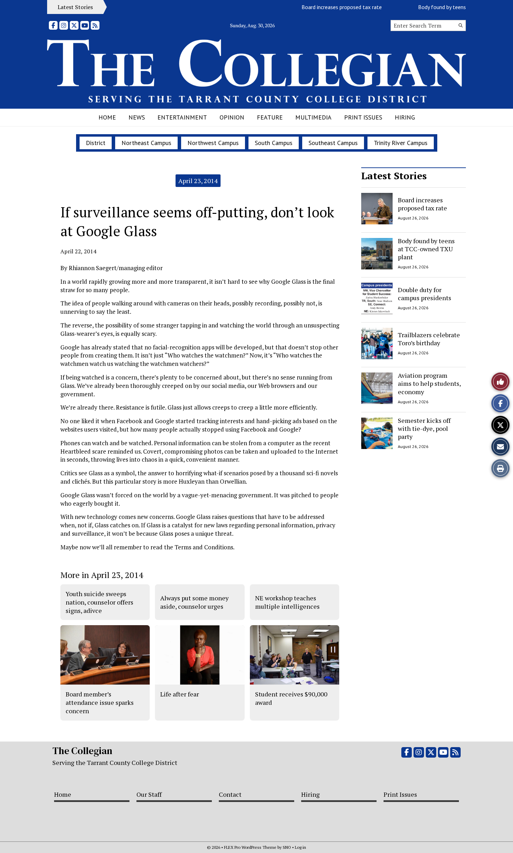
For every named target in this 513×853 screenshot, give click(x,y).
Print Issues (363, 117)
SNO (287, 847)
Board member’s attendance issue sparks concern (100, 702)
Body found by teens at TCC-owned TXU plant (426, 249)
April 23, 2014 (198, 180)
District (95, 143)
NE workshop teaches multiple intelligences (287, 602)
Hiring (405, 117)
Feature (270, 117)
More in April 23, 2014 (101, 574)
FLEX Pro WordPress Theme (250, 847)
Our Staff (149, 794)
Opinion (232, 117)
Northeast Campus (146, 143)
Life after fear (179, 694)
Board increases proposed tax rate (331, 6)
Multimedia (313, 117)
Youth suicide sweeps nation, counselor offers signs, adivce (99, 602)
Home (107, 117)
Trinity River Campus (401, 143)
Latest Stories (394, 175)
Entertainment (182, 117)
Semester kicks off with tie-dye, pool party (424, 428)
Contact (230, 794)
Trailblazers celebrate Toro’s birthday (429, 338)
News (136, 117)
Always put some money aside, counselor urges (194, 602)
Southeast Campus (333, 143)
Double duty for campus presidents (424, 293)
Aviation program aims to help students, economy (429, 383)
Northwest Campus (213, 143)
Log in (300, 847)
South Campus (273, 143)
